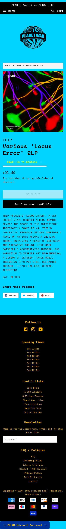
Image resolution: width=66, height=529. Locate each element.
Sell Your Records (33, 396)
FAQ (33, 456)
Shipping (28, 178)
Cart (59, 10)
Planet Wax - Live (33, 400)
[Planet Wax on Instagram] (33, 330)
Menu (11, 10)
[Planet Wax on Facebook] (26, 330)
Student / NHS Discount (33, 468)
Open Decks (33, 387)
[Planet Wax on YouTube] (41, 330)
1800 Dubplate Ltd (35, 490)
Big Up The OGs (33, 412)
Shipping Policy (33, 460)
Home (7, 65)
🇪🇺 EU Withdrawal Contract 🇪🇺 (25, 525)
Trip (7, 140)
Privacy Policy (33, 472)
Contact (33, 481)
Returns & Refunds (33, 464)
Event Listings (33, 404)
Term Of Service (33, 477)
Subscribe (60, 439)
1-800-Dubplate (33, 391)
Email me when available (33, 204)
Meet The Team (33, 408)
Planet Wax (56, 490)
